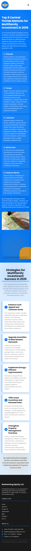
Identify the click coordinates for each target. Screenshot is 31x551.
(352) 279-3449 (8, 529)
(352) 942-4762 (19, 529)
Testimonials (5, 511)
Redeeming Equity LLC (13, 484)
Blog (3, 514)
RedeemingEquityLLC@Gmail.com (14, 532)
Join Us (4, 519)
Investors (4, 516)
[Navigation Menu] (28, 4)
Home (3, 504)
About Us (4, 507)
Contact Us (5, 509)
